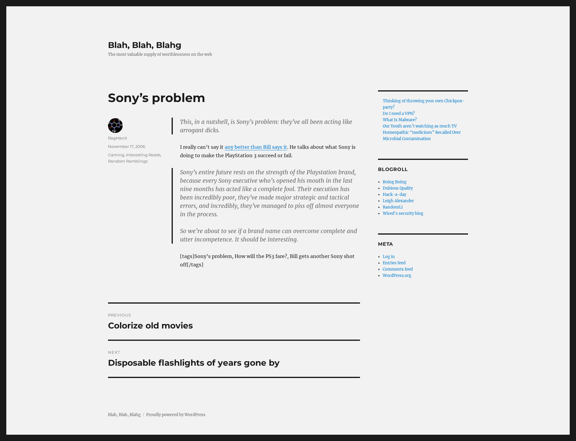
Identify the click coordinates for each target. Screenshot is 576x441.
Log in (389, 256)
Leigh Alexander (398, 200)
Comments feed (398, 269)
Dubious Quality (398, 188)
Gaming (116, 154)
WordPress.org (397, 275)
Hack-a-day (394, 194)
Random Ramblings (128, 161)
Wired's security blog (403, 213)
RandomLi (393, 207)
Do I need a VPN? (399, 113)
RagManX (117, 138)
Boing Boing (394, 181)
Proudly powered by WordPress (176, 414)
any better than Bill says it (256, 147)
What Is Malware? (400, 119)
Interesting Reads (143, 154)
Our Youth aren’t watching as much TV (420, 126)
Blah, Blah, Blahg (145, 45)
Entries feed (394, 263)
